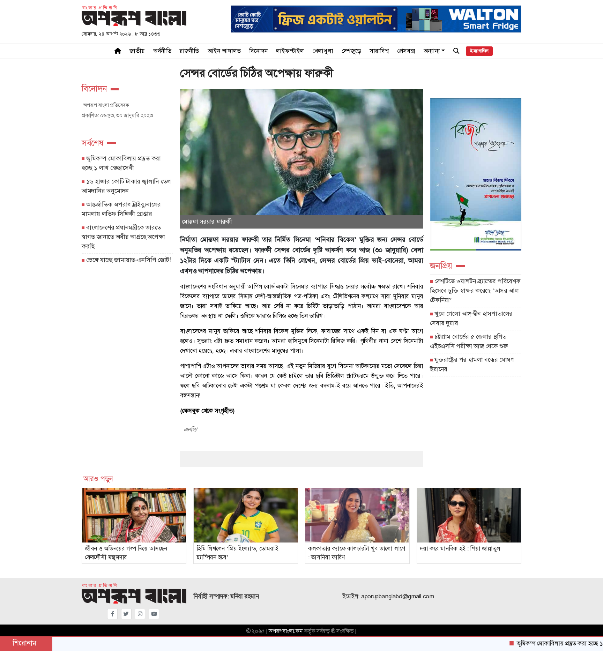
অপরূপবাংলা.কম (286, 631)
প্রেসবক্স (406, 51)
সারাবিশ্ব (379, 51)
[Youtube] (154, 614)
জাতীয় (137, 51)
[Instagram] (140, 614)
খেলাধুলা (322, 51)
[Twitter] (126, 614)
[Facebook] (112, 614)
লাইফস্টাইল (290, 51)
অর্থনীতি (162, 51)
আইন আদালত (224, 51)
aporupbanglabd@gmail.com (397, 596)
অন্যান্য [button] (432, 51)
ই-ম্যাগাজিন (479, 51)
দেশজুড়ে (351, 51)
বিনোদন (258, 51)
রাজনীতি (189, 51)
